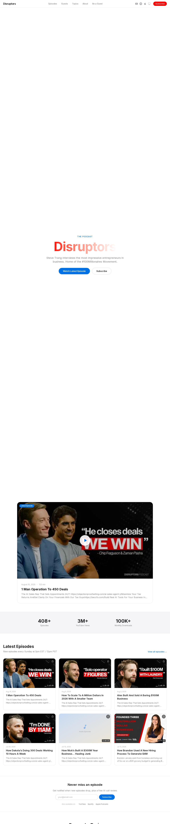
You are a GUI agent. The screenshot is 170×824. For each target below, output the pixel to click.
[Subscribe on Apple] (145, 3)
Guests (64, 4)
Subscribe (160, 4)
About (85, 4)
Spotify (91, 804)
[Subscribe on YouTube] (136, 3)
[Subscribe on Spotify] (140, 3)
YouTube (82, 804)
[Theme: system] (149, 3)
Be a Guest (97, 4)
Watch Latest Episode (74, 271)
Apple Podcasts (102, 804)
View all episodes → (157, 652)
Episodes (52, 4)
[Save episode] (52, 661)
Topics (75, 4)
